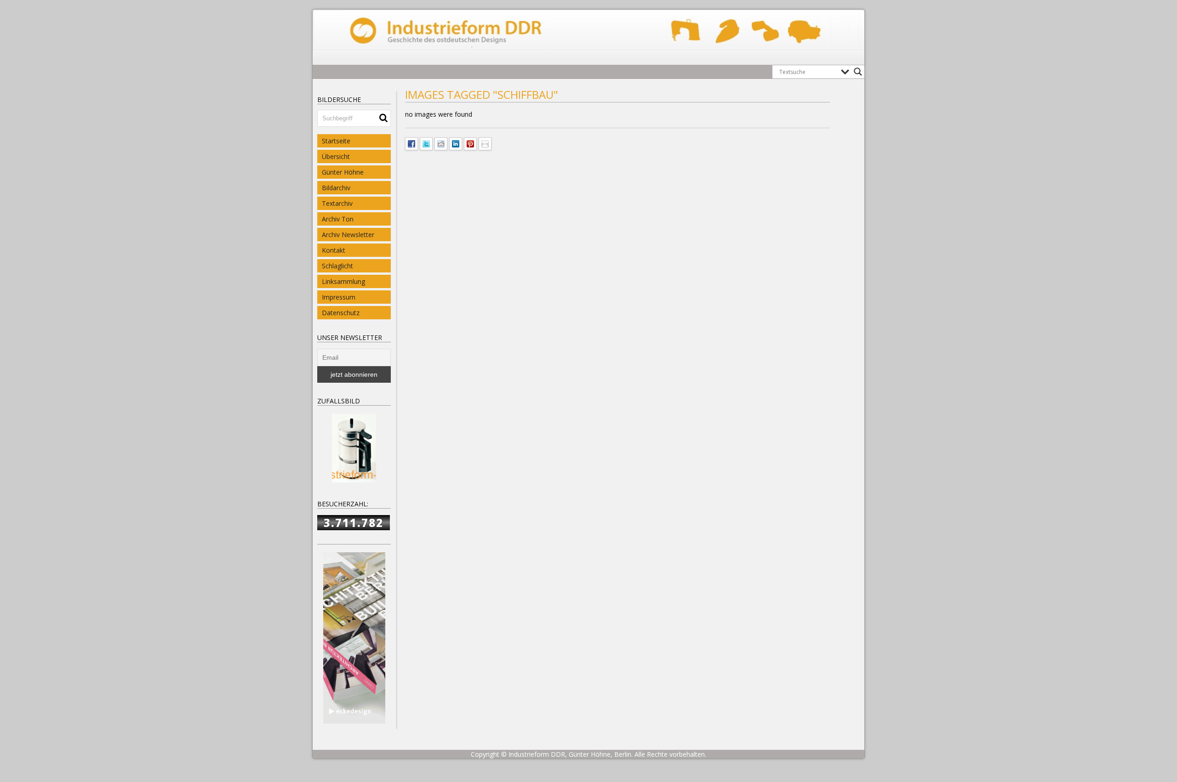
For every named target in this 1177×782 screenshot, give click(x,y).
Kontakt (333, 250)
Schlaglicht (337, 265)
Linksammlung (343, 281)
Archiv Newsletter (348, 234)
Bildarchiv (336, 187)
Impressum (338, 297)
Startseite (336, 140)
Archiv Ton (338, 219)
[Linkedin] (455, 143)
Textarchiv (337, 203)
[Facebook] (411, 143)
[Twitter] (426, 143)
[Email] (485, 143)
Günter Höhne (343, 172)
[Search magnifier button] (857, 71)
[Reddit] (440, 143)
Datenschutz (341, 312)
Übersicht (336, 156)
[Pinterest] (470, 143)
